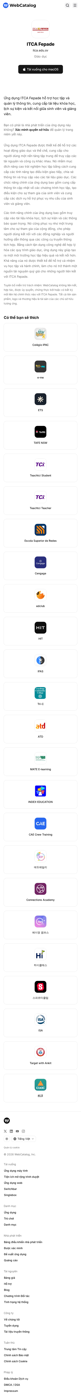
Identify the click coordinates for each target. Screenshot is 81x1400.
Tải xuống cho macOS (42, 69)
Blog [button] (7, 1289)
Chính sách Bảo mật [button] (16, 1355)
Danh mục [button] (10, 1224)
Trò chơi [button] (9, 1218)
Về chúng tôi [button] (12, 1319)
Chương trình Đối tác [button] (17, 1296)
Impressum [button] (11, 1390)
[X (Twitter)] (5, 1131)
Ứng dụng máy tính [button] (16, 1170)
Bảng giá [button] (9, 1277)
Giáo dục (40, 56)
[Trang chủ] (19, 5)
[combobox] (23, 1139)
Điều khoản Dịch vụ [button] (16, 1378)
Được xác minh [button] (13, 1248)
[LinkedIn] (11, 1131)
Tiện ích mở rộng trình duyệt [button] (21, 1176)
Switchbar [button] (10, 1188)
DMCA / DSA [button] (12, 1384)
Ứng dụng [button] (10, 1212)
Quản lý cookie (12, 1147)
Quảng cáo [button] (11, 1260)
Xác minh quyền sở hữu (32, 130)
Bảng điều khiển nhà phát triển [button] (23, 1242)
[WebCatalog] (7, 1121)
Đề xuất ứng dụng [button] (15, 1254)
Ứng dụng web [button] (13, 1182)
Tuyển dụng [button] (11, 1325)
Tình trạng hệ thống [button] (16, 1302)
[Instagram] (23, 1131)
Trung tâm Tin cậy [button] (15, 1349)
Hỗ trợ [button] (7, 1283)
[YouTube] (17, 1131)
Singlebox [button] (10, 1195)
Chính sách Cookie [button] (15, 1361)
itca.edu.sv (40, 50)
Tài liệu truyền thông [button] (17, 1331)
